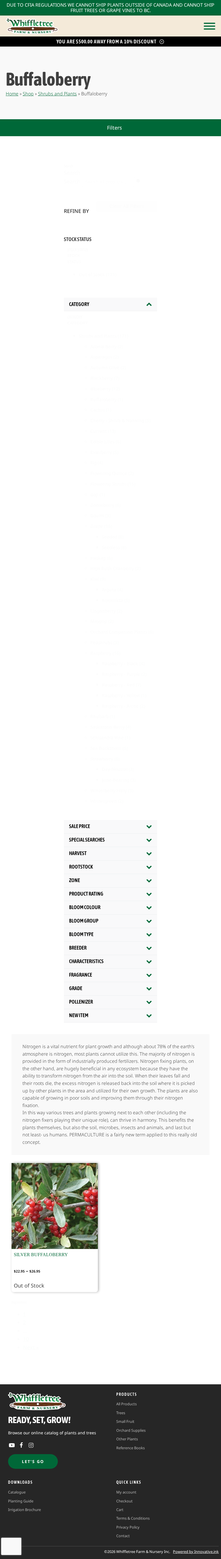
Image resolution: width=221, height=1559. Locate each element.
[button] (110, 127)
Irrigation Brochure (24, 1509)
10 (26, 1338)
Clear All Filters (126, 206)
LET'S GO (33, 1461)
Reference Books (130, 1447)
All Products (126, 1403)
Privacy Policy (128, 1527)
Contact (123, 1535)
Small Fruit (125, 1421)
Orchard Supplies (131, 1430)
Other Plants (127, 1438)
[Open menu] (209, 26)
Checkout (124, 1501)
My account (126, 1492)
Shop (28, 94)
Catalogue (17, 1492)
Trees (120, 1412)
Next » (31, 1347)
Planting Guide (20, 1501)
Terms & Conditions (133, 1518)
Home (12, 94)
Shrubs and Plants (57, 94)
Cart (119, 1509)
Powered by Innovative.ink (196, 1551)
